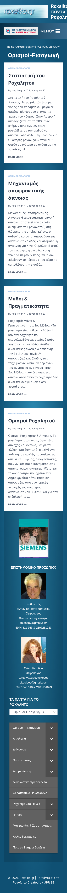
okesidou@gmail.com (33, 682)
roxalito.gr (17, 90)
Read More (17, 157)
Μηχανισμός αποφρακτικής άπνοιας (26, 190)
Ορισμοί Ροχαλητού (31, 421)
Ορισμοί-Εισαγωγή (19, 68)
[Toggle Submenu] (52, 728)
